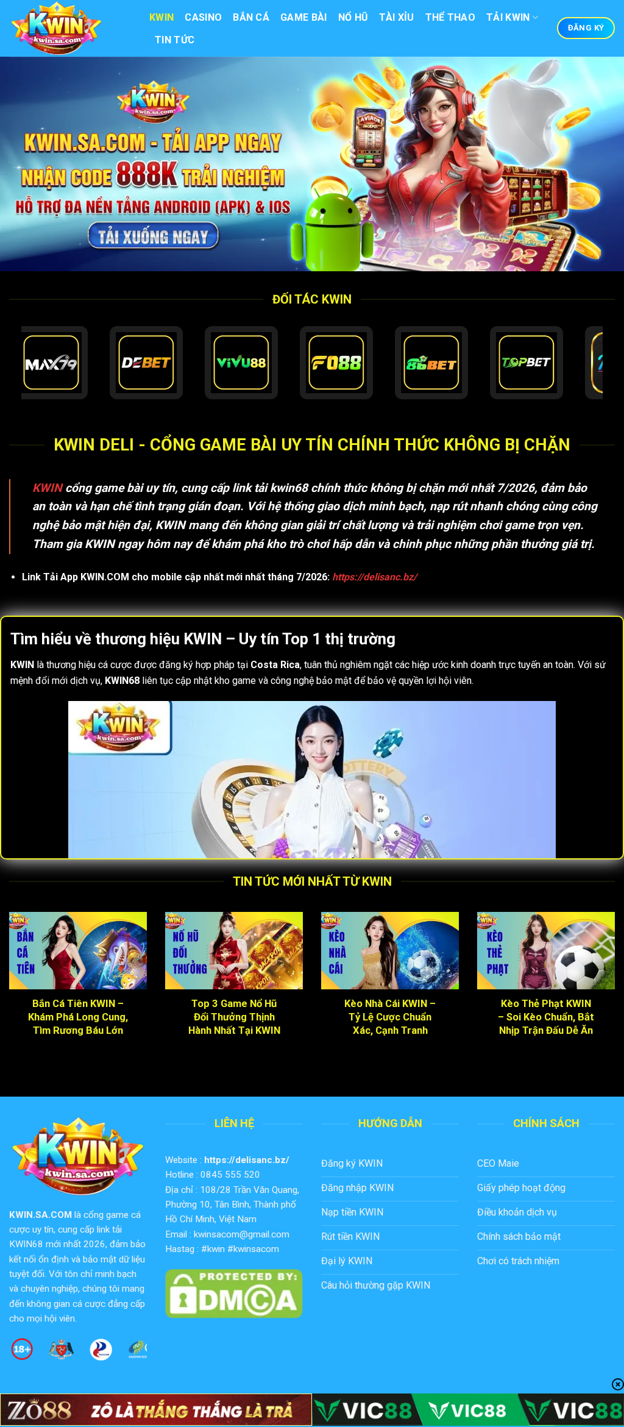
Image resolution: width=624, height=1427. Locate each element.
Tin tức (174, 40)
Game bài (303, 17)
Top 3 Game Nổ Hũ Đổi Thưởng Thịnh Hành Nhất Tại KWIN (234, 1017)
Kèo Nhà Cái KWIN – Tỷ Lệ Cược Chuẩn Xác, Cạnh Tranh (390, 1017)
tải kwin (508, 17)
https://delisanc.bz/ (246, 1160)
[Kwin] (70, 28)
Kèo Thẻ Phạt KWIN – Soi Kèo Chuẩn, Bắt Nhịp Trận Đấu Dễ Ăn (546, 1017)
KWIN (47, 488)
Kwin (161, 17)
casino (203, 17)
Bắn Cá (251, 17)
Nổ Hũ (353, 17)
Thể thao (450, 17)
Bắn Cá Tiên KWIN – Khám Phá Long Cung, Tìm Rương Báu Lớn (78, 1017)
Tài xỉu (396, 17)
